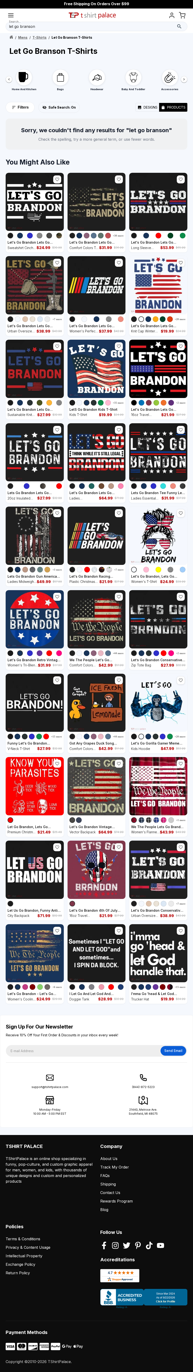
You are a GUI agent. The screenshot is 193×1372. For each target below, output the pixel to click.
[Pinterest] (138, 1246)
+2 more (180, 402)
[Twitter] (126, 1246)
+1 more (180, 820)
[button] (57, 179)
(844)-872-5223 (143, 1087)
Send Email (173, 1051)
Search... (15, 21)
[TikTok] (149, 1246)
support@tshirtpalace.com (50, 1087)
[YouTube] (160, 1246)
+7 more (57, 319)
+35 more (118, 402)
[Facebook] (104, 1246)
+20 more (180, 319)
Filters (23, 107)
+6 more (57, 987)
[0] (182, 16)
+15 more (56, 736)
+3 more (57, 569)
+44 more (118, 653)
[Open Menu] (11, 16)
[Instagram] (115, 1246)
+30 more (118, 235)
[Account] (172, 16)
